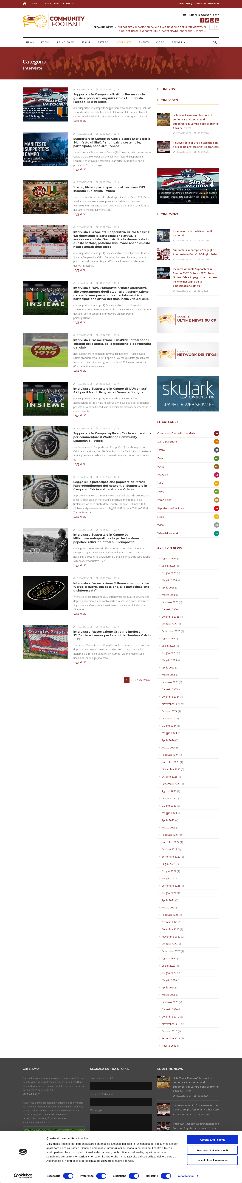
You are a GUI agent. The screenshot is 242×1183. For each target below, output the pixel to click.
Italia (86, 42)
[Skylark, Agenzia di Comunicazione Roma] (188, 393)
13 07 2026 (203, 240)
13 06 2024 (105, 529)
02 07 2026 (203, 259)
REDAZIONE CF (84, 89)
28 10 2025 (203, 290)
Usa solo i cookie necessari (212, 1160)
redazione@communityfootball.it (199, 3)
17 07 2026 (105, 89)
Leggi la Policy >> (32, 1093)
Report (179, 42)
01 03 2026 (105, 182)
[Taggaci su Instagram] (212, 20)
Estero (103, 42)
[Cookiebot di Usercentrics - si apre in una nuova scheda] (22, 1176)
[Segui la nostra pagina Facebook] (202, 20)
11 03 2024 (105, 626)
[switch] (101, 1176)
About (36, 3)
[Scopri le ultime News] (188, 319)
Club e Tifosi (51, 3)
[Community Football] (25, 4)
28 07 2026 (203, 151)
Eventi (144, 42)
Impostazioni (186, 1176)
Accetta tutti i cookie (212, 1139)
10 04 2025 (105, 335)
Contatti (68, 3)
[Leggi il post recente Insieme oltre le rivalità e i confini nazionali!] (163, 235)
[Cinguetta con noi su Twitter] (207, 20)
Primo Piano (66, 42)
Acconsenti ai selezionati (212, 1150)
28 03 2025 (105, 383)
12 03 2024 (105, 578)
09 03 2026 (105, 133)
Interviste (124, 42)
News (30, 42)
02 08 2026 (203, 133)
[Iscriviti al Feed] (217, 20)
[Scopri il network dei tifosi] (188, 354)
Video (160, 42)
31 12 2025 (105, 282)
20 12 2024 (105, 428)
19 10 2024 (105, 477)
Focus (45, 42)
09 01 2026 (105, 227)
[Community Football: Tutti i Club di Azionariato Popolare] (54, 21)
